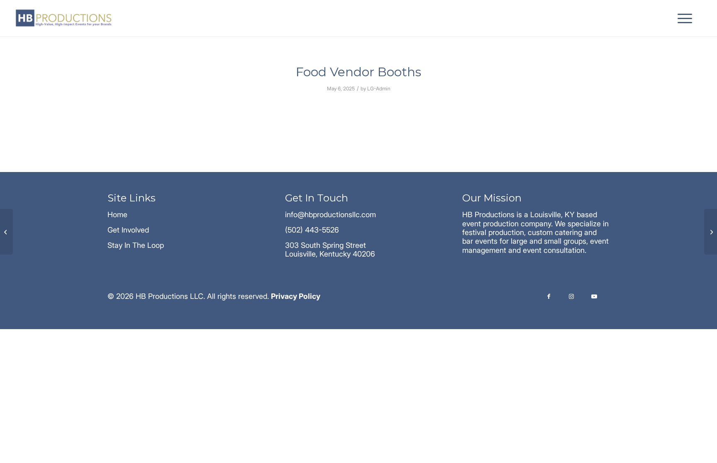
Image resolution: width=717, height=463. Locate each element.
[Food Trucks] (6, 232)
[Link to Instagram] (571, 297)
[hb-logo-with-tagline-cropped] (64, 18)
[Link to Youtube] (594, 297)
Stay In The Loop (135, 245)
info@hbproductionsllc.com (330, 214)
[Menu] (682, 18)
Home (117, 214)
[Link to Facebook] (548, 297)
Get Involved (128, 229)
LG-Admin (378, 88)
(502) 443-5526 (312, 229)
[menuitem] (682, 18)
